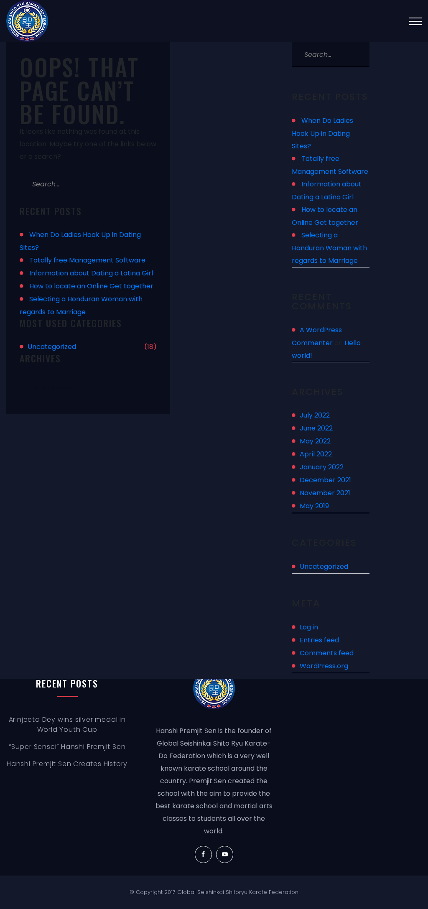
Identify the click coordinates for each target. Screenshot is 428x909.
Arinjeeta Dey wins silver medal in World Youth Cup (67, 724)
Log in (309, 627)
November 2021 (325, 493)
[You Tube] (224, 854)
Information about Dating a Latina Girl (91, 273)
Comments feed (327, 653)
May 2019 (314, 506)
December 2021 (325, 480)
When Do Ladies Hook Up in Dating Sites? (322, 133)
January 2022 (322, 467)
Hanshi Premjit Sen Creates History (67, 764)
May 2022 (315, 441)
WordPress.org (324, 666)
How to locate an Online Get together (91, 286)
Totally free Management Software (87, 260)
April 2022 (316, 454)
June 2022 (316, 428)
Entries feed (319, 640)
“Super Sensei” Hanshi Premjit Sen (67, 746)
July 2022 (315, 415)
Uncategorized (52, 346)
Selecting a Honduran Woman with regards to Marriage (329, 247)
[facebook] (203, 854)
